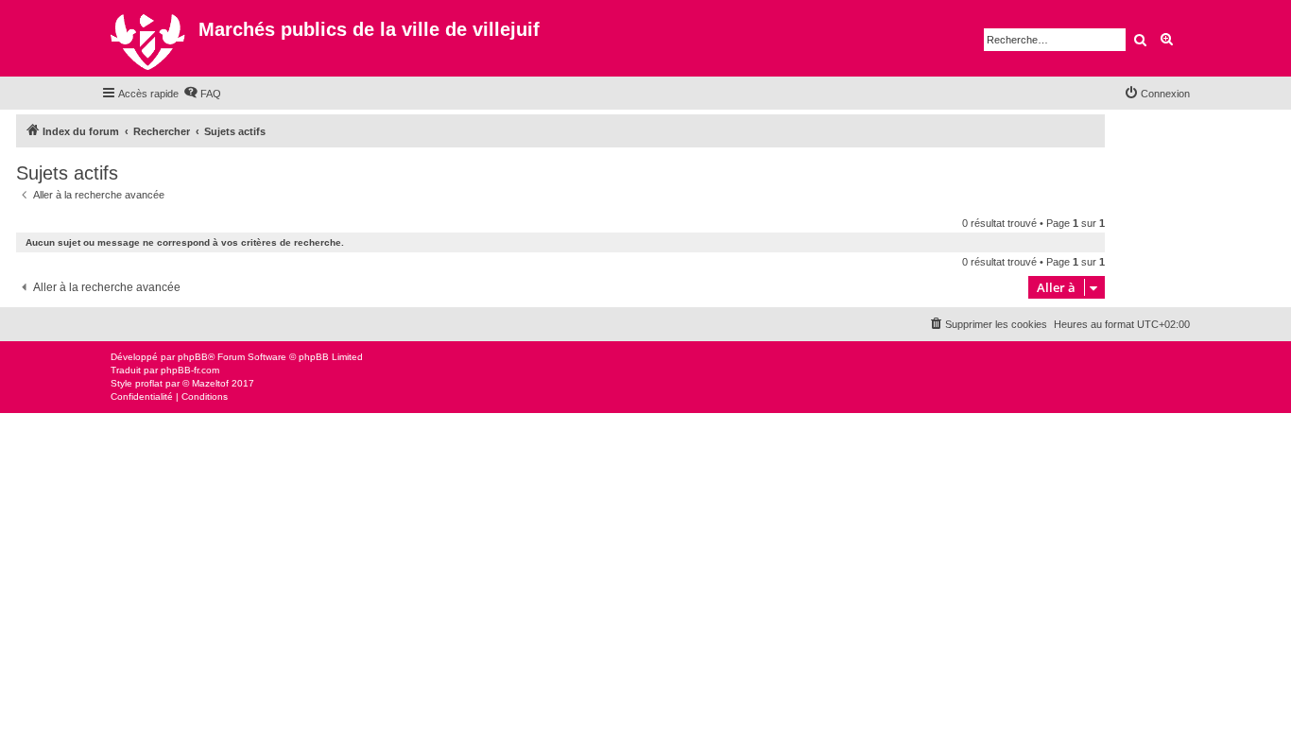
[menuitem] (202, 93)
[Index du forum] (149, 38)
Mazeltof (210, 383)
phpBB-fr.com (190, 370)
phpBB (193, 357)
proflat (149, 383)
